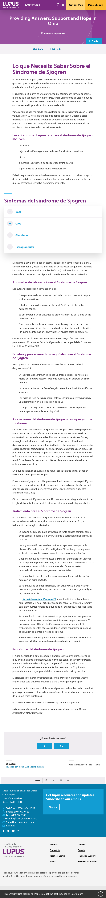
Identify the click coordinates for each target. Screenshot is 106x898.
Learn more (77, 893)
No (61, 746)
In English (94, 41)
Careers (81, 844)
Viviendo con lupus (15, 766)
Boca (18, 211)
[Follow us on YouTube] (13, 831)
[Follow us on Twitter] (8, 831)
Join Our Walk (76, 4)
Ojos (18, 223)
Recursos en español (87, 861)
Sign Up (53, 807)
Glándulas (21, 235)
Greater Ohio (32, 4)
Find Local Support (87, 855)
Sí (45, 746)
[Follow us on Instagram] (18, 831)
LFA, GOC (38, 48)
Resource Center (57, 855)
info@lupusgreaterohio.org (23, 818)
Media (52, 861)
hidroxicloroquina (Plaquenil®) (39, 599)
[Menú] (63, 5)
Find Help (55, 48)
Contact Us (55, 850)
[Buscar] (58, 4)
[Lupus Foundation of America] (11, 5)
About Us (54, 844)
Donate (81, 850)
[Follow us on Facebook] (3, 831)
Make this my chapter (54, 33)
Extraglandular (24, 247)
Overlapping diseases (34, 766)
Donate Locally (95, 4)
